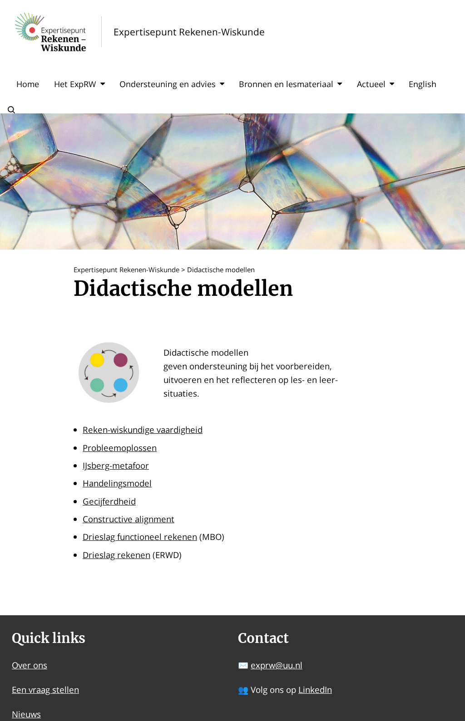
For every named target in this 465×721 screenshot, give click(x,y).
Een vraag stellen (45, 689)
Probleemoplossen (120, 447)
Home (27, 83)
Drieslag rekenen (116, 554)
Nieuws (26, 714)
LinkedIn (315, 689)
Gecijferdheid (109, 501)
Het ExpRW (75, 83)
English (422, 83)
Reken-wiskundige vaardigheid (143, 429)
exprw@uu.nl (276, 665)
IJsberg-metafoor (116, 465)
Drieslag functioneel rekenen (140, 536)
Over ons (29, 665)
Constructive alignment (128, 519)
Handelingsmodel (117, 483)
